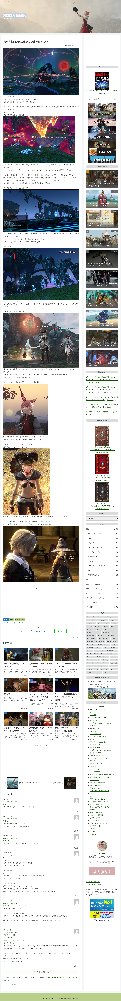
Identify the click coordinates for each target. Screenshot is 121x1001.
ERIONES (93, 725)
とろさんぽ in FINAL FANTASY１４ (102, 774)
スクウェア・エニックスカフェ (100, 723)
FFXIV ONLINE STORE (98, 717)
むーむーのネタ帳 (96, 753)
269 (91, 793)
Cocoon (92, 831)
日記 (12, 619)
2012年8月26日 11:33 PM (10, 903)
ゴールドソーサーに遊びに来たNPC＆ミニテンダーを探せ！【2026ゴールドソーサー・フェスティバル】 (102, 379)
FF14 (6, 619)
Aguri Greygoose (95, 785)
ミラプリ (15, 623)
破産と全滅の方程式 (96, 812)
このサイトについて (93, 882)
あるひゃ (99, 382)
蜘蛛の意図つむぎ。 (96, 763)
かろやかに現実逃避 (96, 815)
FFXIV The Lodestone (97, 707)
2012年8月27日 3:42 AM (10, 932)
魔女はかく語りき (96, 804)
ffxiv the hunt (94, 731)
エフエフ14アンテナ (97, 739)
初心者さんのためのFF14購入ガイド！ (103, 750)
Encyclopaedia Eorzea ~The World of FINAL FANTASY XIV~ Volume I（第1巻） (102, 449)
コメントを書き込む (41, 972)
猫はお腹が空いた (96, 728)
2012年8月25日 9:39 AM (10, 855)
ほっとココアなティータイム (99, 807)
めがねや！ (93, 796)
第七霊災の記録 (21, 619)
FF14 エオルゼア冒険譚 (98, 736)
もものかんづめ (95, 788)
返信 (76, 811)
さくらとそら (94, 820)
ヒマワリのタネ (95, 769)
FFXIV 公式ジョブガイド (98, 709)
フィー (5, 901)
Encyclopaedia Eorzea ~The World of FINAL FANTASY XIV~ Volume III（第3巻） (102, 506)
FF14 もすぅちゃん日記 (98, 742)
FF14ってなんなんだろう (98, 758)
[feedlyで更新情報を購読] (105, 872)
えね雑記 (93, 810)
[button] (115, 99)
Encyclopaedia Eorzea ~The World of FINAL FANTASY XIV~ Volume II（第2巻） (102, 477)
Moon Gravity (94, 780)
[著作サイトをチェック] (95, 872)
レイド (22, 623)
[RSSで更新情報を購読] (109, 872)
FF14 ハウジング (95, 734)
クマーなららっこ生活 (97, 799)
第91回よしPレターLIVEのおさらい (98, 412)
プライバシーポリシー (93, 884)
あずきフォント (95, 826)
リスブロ (93, 834)
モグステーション (96, 712)
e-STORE (93, 715)
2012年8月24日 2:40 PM (10, 818)
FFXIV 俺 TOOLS (96, 747)
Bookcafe (93, 766)
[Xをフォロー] (98, 872)
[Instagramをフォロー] (102, 872)
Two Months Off (95, 772)
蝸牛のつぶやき (95, 818)
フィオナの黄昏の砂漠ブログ (99, 801)
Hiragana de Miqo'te (96, 755)
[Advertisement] (41, 603)
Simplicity (93, 829)
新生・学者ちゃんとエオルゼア (100, 777)
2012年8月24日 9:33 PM (10, 838)
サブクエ (7, 623)
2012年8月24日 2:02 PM (10, 801)
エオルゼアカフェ (96, 720)
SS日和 (92, 761)
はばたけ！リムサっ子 (97, 782)
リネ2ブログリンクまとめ (98, 823)
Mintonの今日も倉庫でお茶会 (99, 791)
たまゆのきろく (95, 744)
